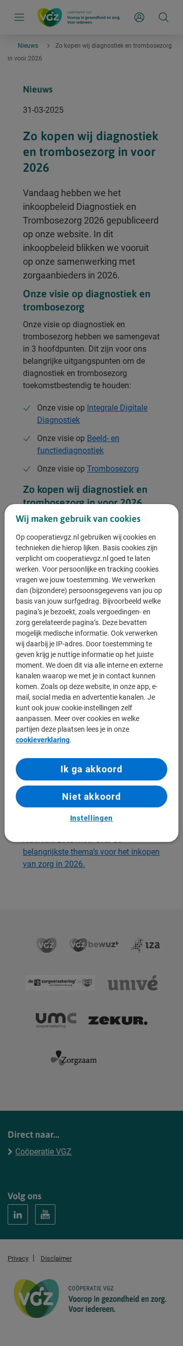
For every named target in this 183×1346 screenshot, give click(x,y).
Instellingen (91, 818)
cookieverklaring (43, 740)
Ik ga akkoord (91, 769)
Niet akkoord (91, 796)
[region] (91, 673)
